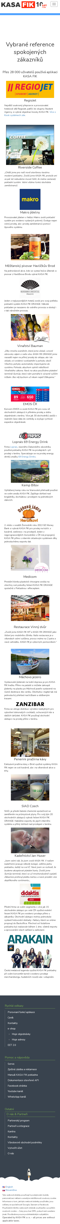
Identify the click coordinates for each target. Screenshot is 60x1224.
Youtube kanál (15, 1091)
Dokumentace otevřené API (23, 1080)
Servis (11, 1064)
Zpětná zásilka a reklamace (22, 1069)
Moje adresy (18, 1039)
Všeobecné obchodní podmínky (25, 1142)
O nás (11, 1153)
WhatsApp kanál (17, 1096)
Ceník (10, 1017)
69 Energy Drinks (27, 456)
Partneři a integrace (18, 1126)
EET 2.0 (12, 1045)
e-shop (12, 1028)
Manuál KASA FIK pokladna (23, 1074)
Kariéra (11, 1131)
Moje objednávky (21, 1034)
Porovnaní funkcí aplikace (21, 1012)
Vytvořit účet (15, 1148)
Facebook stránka (17, 1085)
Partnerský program (18, 1120)
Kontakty (13, 1023)
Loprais (13, 446)
